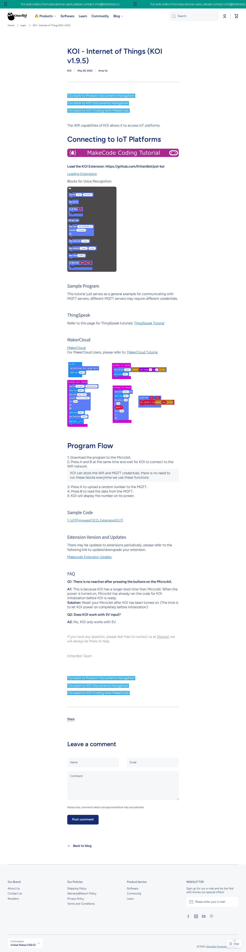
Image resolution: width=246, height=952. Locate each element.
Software (132, 888)
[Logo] (17, 16)
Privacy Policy (75, 898)
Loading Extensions (82, 174)
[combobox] (194, 16)
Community (134, 893)
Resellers (13, 898)
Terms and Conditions (81, 903)
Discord (163, 637)
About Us (14, 888)
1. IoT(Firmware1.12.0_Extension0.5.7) (95, 520)
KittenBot (211, 946)
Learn (23, 25)
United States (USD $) (23, 944)
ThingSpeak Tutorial (149, 323)
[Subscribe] (233, 902)
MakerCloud (76, 348)
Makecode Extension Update (89, 557)
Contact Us (15, 893)
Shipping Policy (76, 888)
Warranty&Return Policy (81, 893)
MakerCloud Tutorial (142, 352)
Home (11, 25)
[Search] (172, 16)
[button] (236, 16)
